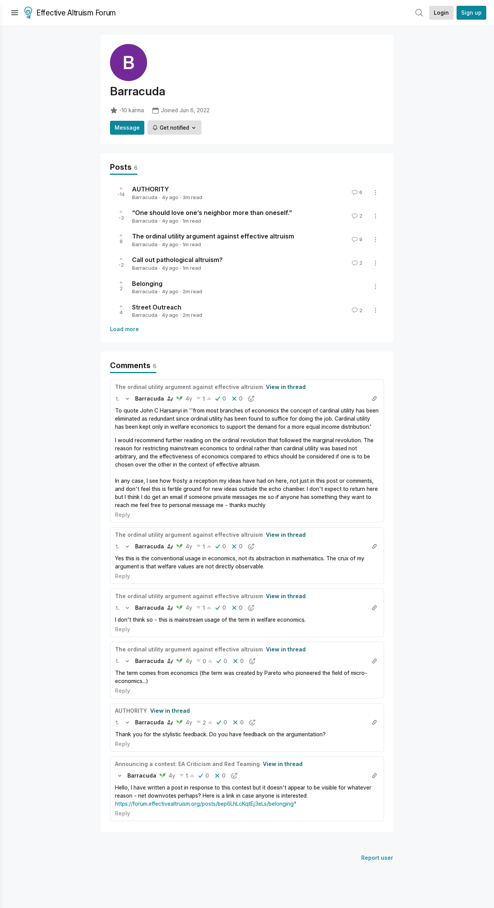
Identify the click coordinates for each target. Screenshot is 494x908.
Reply (122, 514)
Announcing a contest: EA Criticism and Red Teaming (187, 764)
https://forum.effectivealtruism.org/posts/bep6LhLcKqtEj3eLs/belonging (204, 803)
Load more (124, 329)
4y (189, 398)
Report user (377, 857)
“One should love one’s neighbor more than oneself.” (212, 212)
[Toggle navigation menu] (15, 13)
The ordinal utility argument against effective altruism (213, 236)
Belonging (147, 283)
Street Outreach (156, 307)
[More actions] (375, 192)
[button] (117, 398)
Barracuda (144, 197)
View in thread (286, 387)
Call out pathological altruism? (177, 260)
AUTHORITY (150, 189)
